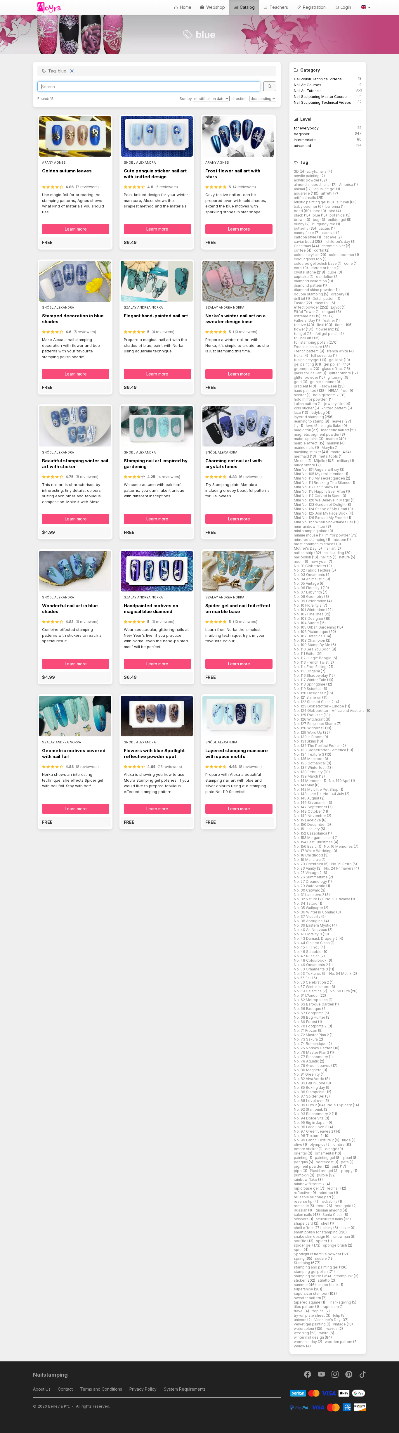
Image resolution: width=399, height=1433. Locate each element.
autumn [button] (343, 202)
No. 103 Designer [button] (309, 618)
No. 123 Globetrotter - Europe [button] (319, 706)
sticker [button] (300, 1280)
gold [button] (298, 382)
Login (345, 7)
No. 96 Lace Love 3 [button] (311, 1127)
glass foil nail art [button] (308, 373)
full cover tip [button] (322, 355)
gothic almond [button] (322, 382)
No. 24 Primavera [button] (339, 868)
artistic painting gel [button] (310, 202)
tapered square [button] (307, 1302)
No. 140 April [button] (340, 780)
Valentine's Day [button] (327, 1320)
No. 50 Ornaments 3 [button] (311, 969)
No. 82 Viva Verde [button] (309, 1079)
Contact (65, 1389)
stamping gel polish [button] (311, 1271)
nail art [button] (330, 548)
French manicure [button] (308, 347)
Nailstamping (50, 1375)
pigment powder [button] (308, 1166)
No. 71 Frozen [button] (306, 1030)
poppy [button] (347, 1171)
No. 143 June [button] (305, 794)
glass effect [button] (333, 368)
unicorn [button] (300, 1320)
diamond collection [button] (311, 281)
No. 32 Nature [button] (306, 899)
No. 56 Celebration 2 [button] (312, 982)
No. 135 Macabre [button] (308, 759)
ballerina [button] (333, 206)
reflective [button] (302, 1192)
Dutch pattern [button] (324, 298)
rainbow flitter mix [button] (309, 1184)
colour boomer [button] (342, 254)
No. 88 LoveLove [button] (309, 1100)
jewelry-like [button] (335, 403)
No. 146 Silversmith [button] (310, 802)
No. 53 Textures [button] (308, 973)
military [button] (343, 460)
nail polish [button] (303, 557)
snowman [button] (342, 1236)
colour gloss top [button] (308, 259)
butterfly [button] (301, 228)
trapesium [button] (331, 1306)
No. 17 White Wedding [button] (313, 851)
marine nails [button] (304, 447)
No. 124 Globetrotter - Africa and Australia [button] (329, 710)
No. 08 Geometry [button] (309, 596)
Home (185, 7)
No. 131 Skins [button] (305, 741)
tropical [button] (318, 1311)
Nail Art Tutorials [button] (308, 91)
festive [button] (300, 325)
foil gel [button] (300, 333)
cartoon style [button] (305, 237)
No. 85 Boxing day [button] (310, 1087)
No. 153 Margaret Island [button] (314, 837)
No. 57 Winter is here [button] (312, 986)
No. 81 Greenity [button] (307, 1074)
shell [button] (325, 1223)
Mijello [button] (320, 460)
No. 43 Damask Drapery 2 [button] (316, 938)
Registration (314, 7)
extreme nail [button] (305, 316)
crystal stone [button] (305, 272)
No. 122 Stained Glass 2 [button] (314, 702)
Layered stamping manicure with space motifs (236, 753)
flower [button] (300, 329)
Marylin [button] (328, 447)
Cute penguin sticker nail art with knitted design (155, 173)
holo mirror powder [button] (310, 399)
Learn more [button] (76, 228)
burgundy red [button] (324, 224)
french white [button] (338, 351)
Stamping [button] (302, 1263)
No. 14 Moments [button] (308, 780)
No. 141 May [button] (304, 785)
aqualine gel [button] (325, 189)
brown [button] (300, 219)
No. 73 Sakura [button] (306, 1039)
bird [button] (332, 211)
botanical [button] (337, 215)
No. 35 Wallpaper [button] (309, 908)
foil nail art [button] (303, 338)
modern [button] (340, 539)
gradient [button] (301, 386)
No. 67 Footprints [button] (309, 1013)
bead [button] (299, 211)
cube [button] (332, 272)
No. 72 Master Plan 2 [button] (312, 1035)
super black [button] (328, 1285)
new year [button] (319, 561)
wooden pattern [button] (339, 1341)
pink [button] (336, 1166)
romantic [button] (302, 1206)
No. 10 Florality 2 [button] (308, 605)
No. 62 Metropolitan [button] (311, 1000)
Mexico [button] (301, 460)
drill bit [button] (300, 298)
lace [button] (298, 412)
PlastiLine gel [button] (322, 1171)
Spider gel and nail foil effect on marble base (237, 608)
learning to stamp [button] (309, 421)
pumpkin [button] (302, 1175)
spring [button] (300, 1258)
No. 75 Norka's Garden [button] (313, 1048)
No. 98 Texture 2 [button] (308, 1135)
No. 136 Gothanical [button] (310, 763)
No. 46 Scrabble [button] (308, 951)
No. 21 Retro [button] (342, 864)
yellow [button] (300, 1346)
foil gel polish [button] (327, 333)
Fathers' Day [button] (305, 320)
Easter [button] (300, 303)
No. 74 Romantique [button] (310, 1043)
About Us (42, 1389)
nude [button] (347, 1140)
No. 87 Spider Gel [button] (309, 1096)
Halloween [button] (328, 386)
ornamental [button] (325, 1153)
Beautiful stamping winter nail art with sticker (75, 463)
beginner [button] (301, 134)
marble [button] (332, 439)
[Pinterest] (349, 1375)
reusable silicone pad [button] (313, 1197)
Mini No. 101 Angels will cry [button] (317, 469)
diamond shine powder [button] (314, 290)
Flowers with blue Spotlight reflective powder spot (154, 753)
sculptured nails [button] (330, 1219)
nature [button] (345, 557)
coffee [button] (300, 250)
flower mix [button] (325, 329)
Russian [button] (301, 1210)
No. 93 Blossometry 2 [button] (313, 1114)
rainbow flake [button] (306, 1179)
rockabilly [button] (329, 1201)
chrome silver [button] (334, 246)
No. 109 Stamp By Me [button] (312, 645)
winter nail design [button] (309, 1337)
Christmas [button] (303, 246)
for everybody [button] (306, 128)
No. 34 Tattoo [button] (306, 903)
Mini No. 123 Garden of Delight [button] (320, 504)
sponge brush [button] (335, 1245)
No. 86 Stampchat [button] (309, 1092)
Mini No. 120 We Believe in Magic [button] (322, 500)
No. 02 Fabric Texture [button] (313, 570)
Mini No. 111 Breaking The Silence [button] (322, 482)
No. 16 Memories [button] (339, 846)
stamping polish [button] (308, 1276)
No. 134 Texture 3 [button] (309, 754)
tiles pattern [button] (304, 1306)
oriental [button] (301, 1153)
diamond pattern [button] (308, 285)
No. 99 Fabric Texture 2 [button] (314, 1140)
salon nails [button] (303, 1214)
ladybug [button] (318, 412)
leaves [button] (338, 421)
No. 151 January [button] (307, 829)
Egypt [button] (336, 307)
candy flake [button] (304, 233)
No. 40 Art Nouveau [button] (311, 929)
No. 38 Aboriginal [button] (309, 921)
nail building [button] (334, 553)
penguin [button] (301, 1162)
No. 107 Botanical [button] (309, 636)
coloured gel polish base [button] (316, 263)
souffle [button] (300, 1241)
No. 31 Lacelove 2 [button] (309, 894)
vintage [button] (340, 1324)
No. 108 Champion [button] (310, 640)
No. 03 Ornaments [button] (310, 574)
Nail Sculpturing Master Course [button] (320, 96)
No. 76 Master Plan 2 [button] (312, 1052)
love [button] (310, 425)
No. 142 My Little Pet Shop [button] (316, 789)
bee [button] (317, 211)
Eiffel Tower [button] (305, 311)
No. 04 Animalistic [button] (309, 579)
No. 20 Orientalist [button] (309, 864)
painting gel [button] (325, 1157)
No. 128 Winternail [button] (309, 728)
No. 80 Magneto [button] (308, 1070)
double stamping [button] (309, 294)
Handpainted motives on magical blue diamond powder (151, 611)
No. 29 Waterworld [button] (310, 886)
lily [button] (296, 425)
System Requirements (185, 1389)
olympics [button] (318, 1144)
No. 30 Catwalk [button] (307, 890)
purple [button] (323, 1175)
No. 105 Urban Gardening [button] (315, 627)
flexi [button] (321, 325)
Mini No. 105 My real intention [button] (319, 474)
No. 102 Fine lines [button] (309, 614)
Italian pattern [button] (306, 403)
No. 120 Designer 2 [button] (310, 693)
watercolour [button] (304, 1328)
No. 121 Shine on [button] (308, 697)
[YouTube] (322, 1375)
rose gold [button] (343, 1206)
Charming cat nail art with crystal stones (233, 463)
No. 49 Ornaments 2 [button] (311, 965)
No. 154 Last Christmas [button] (314, 842)
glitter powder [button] (306, 377)
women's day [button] (306, 1341)
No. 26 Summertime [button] (311, 877)
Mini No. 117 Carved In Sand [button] (317, 496)
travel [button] (299, 1311)
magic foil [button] (303, 430)
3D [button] (297, 171)
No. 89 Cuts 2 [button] (306, 1105)
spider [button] (322, 1241)
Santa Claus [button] (333, 1214)
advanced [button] (302, 145)
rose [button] (321, 1206)
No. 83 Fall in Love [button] (310, 1083)
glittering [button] (335, 377)
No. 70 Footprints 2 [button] (310, 1026)
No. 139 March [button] (306, 776)
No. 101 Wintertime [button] (310, 610)
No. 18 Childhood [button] (309, 855)
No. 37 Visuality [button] (307, 916)
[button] (365, 7)
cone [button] (349, 263)
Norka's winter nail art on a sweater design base (235, 318)
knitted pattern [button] (335, 408)
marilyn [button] (333, 443)
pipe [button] (298, 1171)
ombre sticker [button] (306, 1149)
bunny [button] (299, 224)
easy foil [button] (322, 303)
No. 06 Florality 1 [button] (308, 588)
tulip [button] (337, 1315)
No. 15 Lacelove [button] (308, 820)
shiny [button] (328, 1228)
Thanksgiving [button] (340, 1302)
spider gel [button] (303, 1245)
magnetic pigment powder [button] (317, 434)
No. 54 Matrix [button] (341, 973)
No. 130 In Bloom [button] (308, 737)
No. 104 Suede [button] (307, 623)
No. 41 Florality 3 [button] (308, 934)
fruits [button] (298, 355)
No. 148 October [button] (308, 811)
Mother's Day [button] (306, 548)
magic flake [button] (331, 425)
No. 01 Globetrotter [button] (310, 566)
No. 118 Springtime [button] (310, 684)
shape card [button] (304, 1223)
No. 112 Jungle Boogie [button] (313, 658)
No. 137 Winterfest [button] (310, 767)
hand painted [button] (305, 390)
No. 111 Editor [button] (305, 653)
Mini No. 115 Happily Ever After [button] (320, 491)
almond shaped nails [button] (312, 184)
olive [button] (298, 1144)
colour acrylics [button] (307, 254)
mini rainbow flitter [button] (310, 526)
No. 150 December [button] (310, 824)
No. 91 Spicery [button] (340, 1105)
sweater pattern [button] (308, 1298)
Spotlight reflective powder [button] (318, 1254)
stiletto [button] (324, 1280)
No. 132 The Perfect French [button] (317, 745)
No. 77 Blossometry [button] (311, 1057)
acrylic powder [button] (307, 180)
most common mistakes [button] (315, 544)
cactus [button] (325, 228)
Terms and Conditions (101, 1389)
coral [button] (298, 268)
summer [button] (301, 1285)
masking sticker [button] (308, 452)
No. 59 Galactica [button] (308, 991)
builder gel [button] (337, 219)
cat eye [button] (330, 237)
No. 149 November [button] (310, 816)
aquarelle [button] (302, 193)
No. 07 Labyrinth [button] (308, 592)
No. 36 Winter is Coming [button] (315, 912)
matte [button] (336, 452)
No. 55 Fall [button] (303, 978)
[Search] (269, 86)
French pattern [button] (307, 351)
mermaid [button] (302, 456)
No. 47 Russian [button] (307, 956)
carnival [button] (329, 233)
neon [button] (298, 561)
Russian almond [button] (329, 1210)
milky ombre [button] (305, 465)
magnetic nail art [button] (335, 430)
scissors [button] (301, 1219)
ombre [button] (339, 1144)
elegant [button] (329, 311)
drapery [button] (338, 294)
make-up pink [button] (306, 439)
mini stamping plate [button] (311, 531)
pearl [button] (348, 1157)
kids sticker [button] (304, 408)
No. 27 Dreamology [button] (311, 881)
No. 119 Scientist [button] (308, 688)
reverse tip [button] (303, 1201)
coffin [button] (319, 250)
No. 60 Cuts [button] (340, 991)
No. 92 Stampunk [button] (309, 1109)
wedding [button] (302, 1333)
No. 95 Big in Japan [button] (310, 1122)
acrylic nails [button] (317, 171)
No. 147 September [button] (311, 807)
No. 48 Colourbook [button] (310, 960)
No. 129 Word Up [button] (308, 732)
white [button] (324, 1333)
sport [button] (299, 1249)
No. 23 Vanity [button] (305, 868)
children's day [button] (338, 241)
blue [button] (317, 215)
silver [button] (346, 1228)
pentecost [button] (325, 1162)
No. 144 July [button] (334, 794)
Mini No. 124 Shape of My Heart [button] (321, 509)
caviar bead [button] (304, 241)
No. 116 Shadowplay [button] (311, 675)
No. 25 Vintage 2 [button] (308, 872)
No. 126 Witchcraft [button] (310, 719)
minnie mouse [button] (306, 535)
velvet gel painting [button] (310, 1324)
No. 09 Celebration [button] (310, 601)
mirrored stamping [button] (310, 539)
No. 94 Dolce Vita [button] (309, 1118)
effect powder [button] (307, 307)
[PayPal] (327, 1407)
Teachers (278, 7)
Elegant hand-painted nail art (156, 316)
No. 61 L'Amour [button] (307, 995)
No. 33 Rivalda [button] (338, 899)
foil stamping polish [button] (311, 342)
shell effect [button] (304, 1228)
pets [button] (345, 1162)
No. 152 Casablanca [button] (311, 833)
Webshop (215, 7)
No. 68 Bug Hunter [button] (310, 1017)
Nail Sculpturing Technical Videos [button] (322, 102)
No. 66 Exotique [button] (308, 1008)
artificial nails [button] (305, 197)
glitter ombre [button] (340, 373)
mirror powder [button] (338, 535)
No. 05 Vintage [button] (307, 583)
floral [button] (339, 325)
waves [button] (332, 1328)
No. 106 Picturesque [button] (311, 631)
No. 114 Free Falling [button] (310, 666)
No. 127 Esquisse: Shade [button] (315, 723)
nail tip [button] (327, 557)
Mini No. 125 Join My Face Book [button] (321, 513)
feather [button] (329, 320)
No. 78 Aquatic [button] (307, 1061)
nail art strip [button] (304, 553)
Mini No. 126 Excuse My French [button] (320, 517)
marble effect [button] (306, 443)
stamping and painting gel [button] (316, 1267)
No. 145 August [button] (307, 798)
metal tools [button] (329, 456)
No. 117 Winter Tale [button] (310, 680)
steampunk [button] (344, 1276)
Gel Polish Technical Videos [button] (318, 79)
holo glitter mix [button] (326, 395)
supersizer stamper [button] (311, 1293)
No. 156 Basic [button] (306, 846)
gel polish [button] (332, 364)
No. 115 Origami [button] (307, 671)
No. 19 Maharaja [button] (308, 859)
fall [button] (326, 316)
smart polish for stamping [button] (316, 1232)
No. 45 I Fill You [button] (307, 947)
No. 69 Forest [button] (306, 1022)
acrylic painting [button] (307, 176)
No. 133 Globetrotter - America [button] (320, 750)
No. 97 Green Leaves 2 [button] (314, 1131)
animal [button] (300, 189)
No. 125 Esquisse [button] (309, 715)
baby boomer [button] (306, 206)
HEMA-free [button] (338, 390)
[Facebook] (308, 1375)
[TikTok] (362, 1375)
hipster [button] (300, 395)
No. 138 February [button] (309, 772)
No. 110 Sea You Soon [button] (313, 649)
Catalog (247, 7)
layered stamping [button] (309, 417)
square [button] (321, 1258)
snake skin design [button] (310, 1236)
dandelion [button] (325, 276)
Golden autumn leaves (67, 171)
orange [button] (331, 1149)
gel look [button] (336, 360)
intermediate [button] (305, 140)
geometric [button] (303, 368)
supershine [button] (304, 1289)
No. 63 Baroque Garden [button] (314, 1004)
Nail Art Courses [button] (307, 85)
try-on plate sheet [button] (310, 1315)
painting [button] (301, 1157)
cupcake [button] (302, 276)
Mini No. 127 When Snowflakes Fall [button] (324, 522)
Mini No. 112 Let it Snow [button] (314, 487)
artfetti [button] (327, 193)
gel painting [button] (304, 364)
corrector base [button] (323, 268)
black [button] (299, 215)
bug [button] (316, 219)
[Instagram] (335, 1375)
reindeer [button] (326, 1192)
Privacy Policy (143, 1389)
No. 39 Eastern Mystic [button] (313, 925)
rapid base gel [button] (307, 1188)
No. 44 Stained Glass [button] (312, 943)
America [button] (346, 184)
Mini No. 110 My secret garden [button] (320, 478)
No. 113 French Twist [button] (311, 662)
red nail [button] (333, 1188)
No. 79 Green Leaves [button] (312, 1065)
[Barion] (327, 1393)
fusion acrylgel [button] (307, 360)
